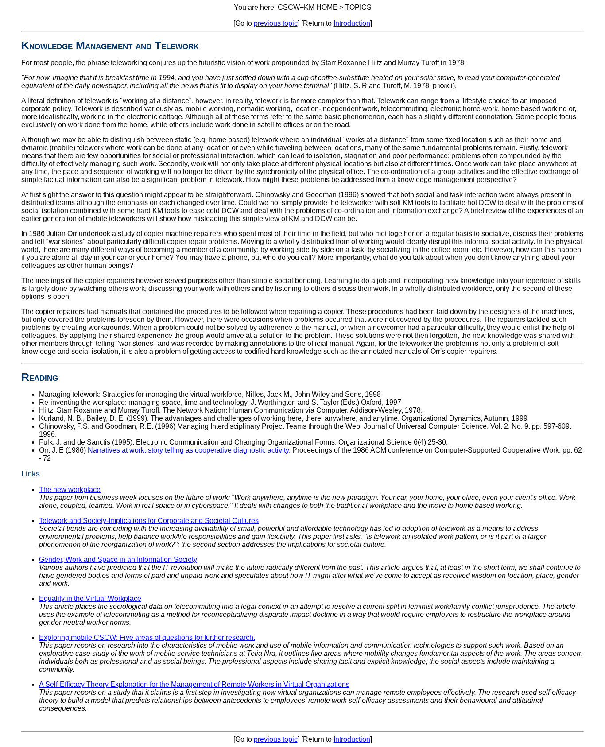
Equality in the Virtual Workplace (90, 598)
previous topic (276, 23)
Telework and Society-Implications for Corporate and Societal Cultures (149, 520)
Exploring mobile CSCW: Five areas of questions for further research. (147, 637)
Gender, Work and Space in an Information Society (118, 559)
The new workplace (70, 489)
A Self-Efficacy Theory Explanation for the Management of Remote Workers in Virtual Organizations (194, 684)
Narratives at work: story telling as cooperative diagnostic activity (188, 450)
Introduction (352, 23)
